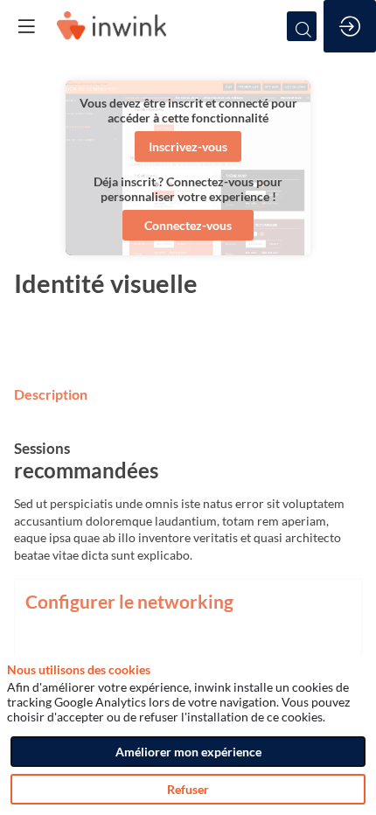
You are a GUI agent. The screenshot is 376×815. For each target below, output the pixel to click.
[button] (188, 146)
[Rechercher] (302, 26)
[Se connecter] (350, 26)
